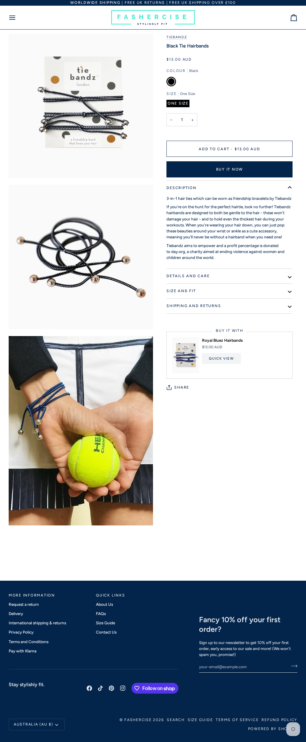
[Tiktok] (100, 688)
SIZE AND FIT (181, 291)
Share (181, 387)
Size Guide (105, 622)
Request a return (24, 604)
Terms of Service (237, 720)
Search (176, 720)
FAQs (101, 613)
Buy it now (229, 169)
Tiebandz (176, 37)
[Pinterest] (111, 688)
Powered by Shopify (273, 728)
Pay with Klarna (22, 651)
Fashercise (138, 720)
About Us (104, 604)
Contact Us (106, 632)
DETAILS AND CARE (187, 276)
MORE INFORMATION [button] (32, 595)
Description (181, 188)
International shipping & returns (37, 622)
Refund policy (279, 720)
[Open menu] (18, 18)
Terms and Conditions (28, 641)
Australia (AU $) (33, 724)
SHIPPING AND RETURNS (193, 305)
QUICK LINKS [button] (110, 595)
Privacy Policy (21, 632)
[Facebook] (89, 688)
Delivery (16, 613)
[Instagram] (123, 688)
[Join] (292, 666)
